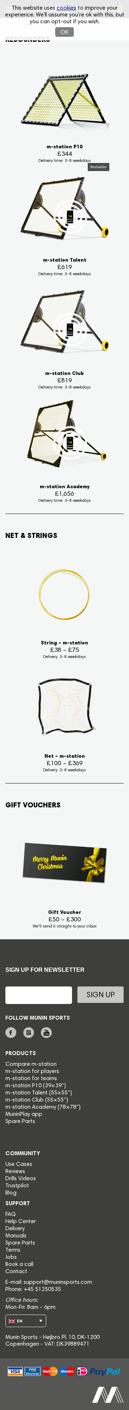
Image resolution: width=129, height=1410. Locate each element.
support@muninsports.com (58, 1282)
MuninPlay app (23, 1114)
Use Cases (18, 1164)
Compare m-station (31, 1064)
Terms (12, 1250)
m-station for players (32, 1071)
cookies (66, 8)
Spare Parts (20, 1121)
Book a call (19, 1264)
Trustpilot (17, 1186)
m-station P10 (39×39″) (35, 1086)
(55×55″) (60, 1093)
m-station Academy (31, 1107)
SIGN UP (100, 995)
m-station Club (25, 1100)
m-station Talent (27, 1093)
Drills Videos (20, 1179)
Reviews (15, 1171)
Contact (16, 1272)
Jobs (11, 1257)
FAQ (10, 1214)
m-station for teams (31, 1079)
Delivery (15, 1229)
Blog (10, 1193)
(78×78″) (69, 1107)
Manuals (16, 1236)
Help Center (20, 1222)
